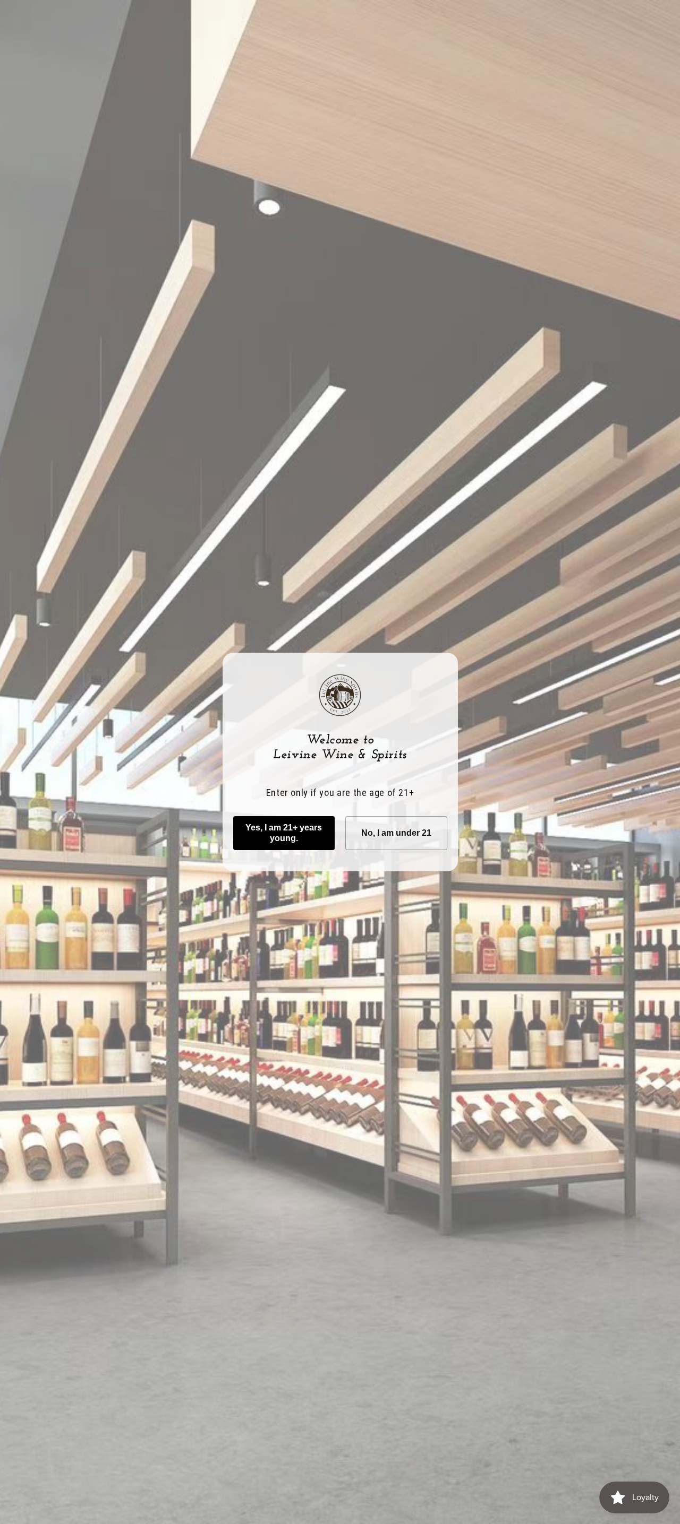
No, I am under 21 (396, 832)
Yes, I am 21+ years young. (283, 833)
